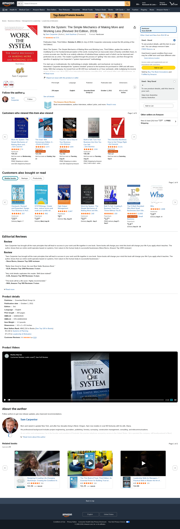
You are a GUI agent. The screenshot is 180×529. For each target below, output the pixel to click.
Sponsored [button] (5, 447)
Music (152, 10)
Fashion (135, 10)
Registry (144, 10)
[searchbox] (74, 3)
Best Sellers (51, 10)
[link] (21, 142)
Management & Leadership (31, 21)
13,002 (140, 214)
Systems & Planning (20, 331)
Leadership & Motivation (50, 21)
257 (23, 214)
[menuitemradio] (171, 400)
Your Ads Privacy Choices (116, 522)
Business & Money (14, 21)
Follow (29, 99)
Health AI (13, 10)
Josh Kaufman (71, 34)
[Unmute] (175, 399)
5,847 (70, 211)
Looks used (29, 357)
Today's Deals (100, 10)
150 (115, 214)
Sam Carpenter (52, 34)
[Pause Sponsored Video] (56, 469)
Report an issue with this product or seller (62, 78)
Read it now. (111, 104)
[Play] (4, 400)
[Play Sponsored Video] (90, 463)
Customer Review (17, 357)
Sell (128, 10)
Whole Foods (87, 10)
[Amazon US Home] (67, 515)
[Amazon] (8, 4)
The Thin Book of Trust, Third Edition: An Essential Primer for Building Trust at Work (96, 479)
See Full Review (42, 357)
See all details (48, 96)
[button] (4, 9)
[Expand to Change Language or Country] (139, 4)
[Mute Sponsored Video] (56, 473)
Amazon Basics (39, 10)
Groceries (76, 10)
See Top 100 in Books (44, 328)
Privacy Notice (72, 522)
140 (92, 214)
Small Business (135, 217)
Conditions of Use (59, 522)
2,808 (163, 209)
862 (46, 214)
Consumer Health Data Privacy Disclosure (92, 522)
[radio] (158, 29)
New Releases (64, 10)
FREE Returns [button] (147, 49)
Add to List (149, 106)
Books (110, 10)
